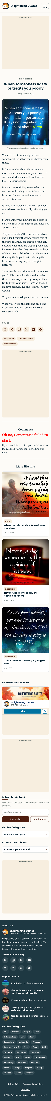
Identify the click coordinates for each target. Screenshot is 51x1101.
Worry (39, 1067)
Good (35, 1047)
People (27, 1032)
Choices (7, 1073)
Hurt (18, 1057)
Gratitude (22, 1062)
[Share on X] (26, 329)
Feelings (7, 1057)
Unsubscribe (39, 819)
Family (18, 1073)
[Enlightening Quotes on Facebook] (5, 960)
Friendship (8, 1062)
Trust (27, 1057)
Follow (22, 711)
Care (23, 1037)
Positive (34, 1062)
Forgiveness (40, 1057)
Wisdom (36, 1042)
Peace (6, 1067)
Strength (8, 1052)
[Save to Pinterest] (41, 329)
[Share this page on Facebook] (44, 711)
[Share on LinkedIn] (33, 329)
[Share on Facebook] (12, 329)
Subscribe (15, 819)
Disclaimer (25, 1089)
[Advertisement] (25, 44)
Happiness (21, 1052)
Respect (28, 1067)
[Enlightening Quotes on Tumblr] (13, 968)
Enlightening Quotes (22, 702)
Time (26, 1047)
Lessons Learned (26, 338)
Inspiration (25, 79)
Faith (44, 1047)
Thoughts (34, 1052)
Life (5, 1032)
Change (17, 1067)
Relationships (10, 343)
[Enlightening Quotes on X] (5, 968)
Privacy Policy (14, 1084)
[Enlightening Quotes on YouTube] (29, 960)
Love (37, 1032)
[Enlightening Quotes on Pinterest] (21, 960)
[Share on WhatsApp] (5, 329)
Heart (31, 1037)
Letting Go (23, 1042)
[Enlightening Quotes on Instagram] (19, 329)
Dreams (29, 1073)
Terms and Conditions (33, 1084)
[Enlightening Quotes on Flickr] (21, 968)
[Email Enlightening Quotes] (29, 968)
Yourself (15, 1032)
